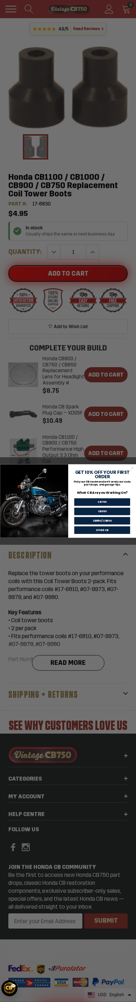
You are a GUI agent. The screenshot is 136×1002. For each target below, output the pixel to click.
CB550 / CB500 (101, 521)
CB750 (102, 502)
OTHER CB (102, 530)
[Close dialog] (132, 468)
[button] (9, 988)
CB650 (102, 511)
